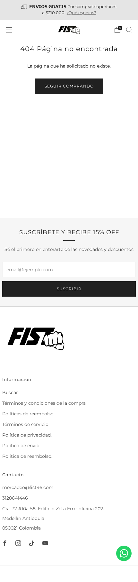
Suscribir (69, 288)
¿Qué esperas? (81, 12)
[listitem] (69, 10)
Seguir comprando (69, 86)
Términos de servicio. (25, 424)
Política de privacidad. (27, 435)
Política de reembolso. (27, 456)
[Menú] (9, 30)
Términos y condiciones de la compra (44, 403)
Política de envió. (21, 445)
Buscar (10, 392)
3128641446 (15, 498)
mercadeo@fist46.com (28, 487)
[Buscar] (129, 29)
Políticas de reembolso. (28, 414)
